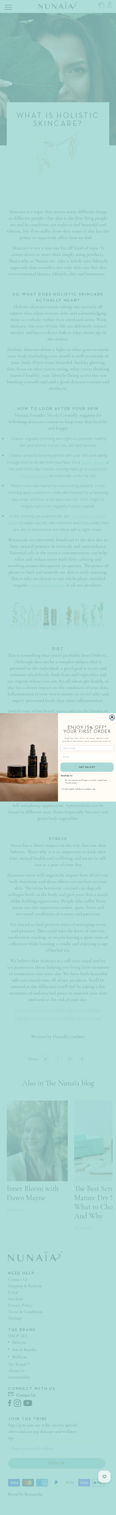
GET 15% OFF (87, 767)
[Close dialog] (112, 718)
